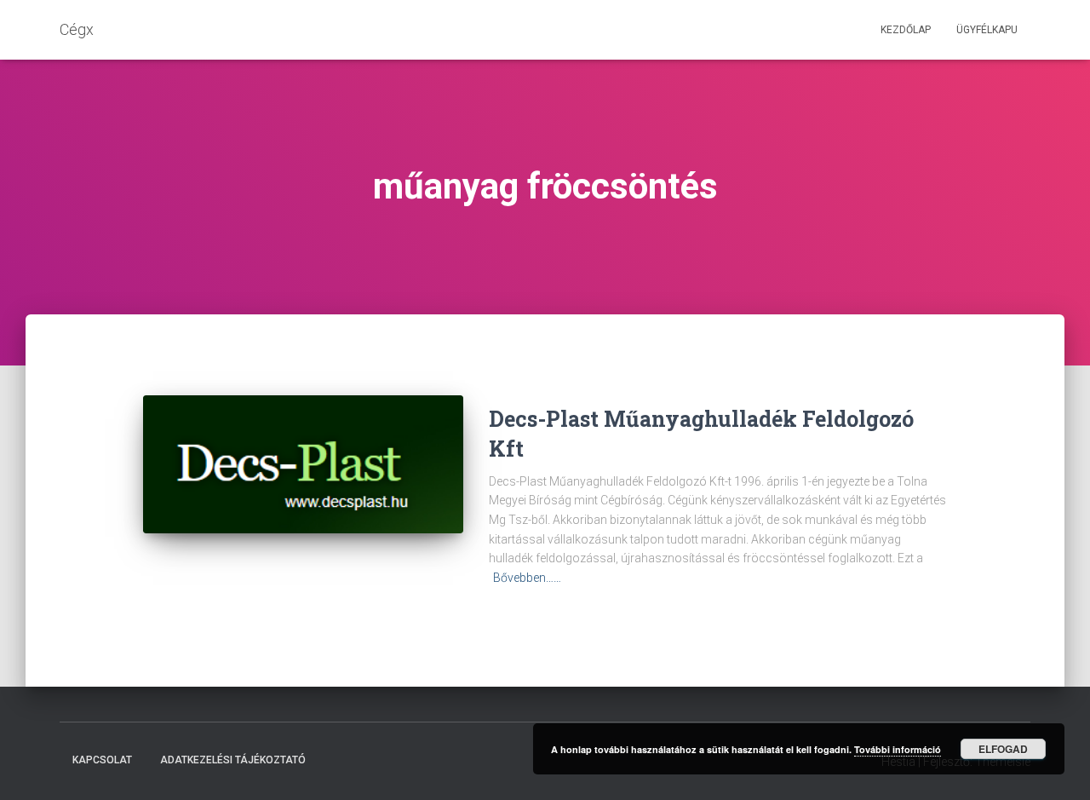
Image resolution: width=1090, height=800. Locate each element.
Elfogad (1003, 749)
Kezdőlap (906, 30)
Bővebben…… (527, 577)
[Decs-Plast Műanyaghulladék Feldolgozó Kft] (303, 464)
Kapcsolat (102, 760)
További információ (897, 749)
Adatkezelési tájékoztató (233, 760)
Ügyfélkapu (987, 30)
